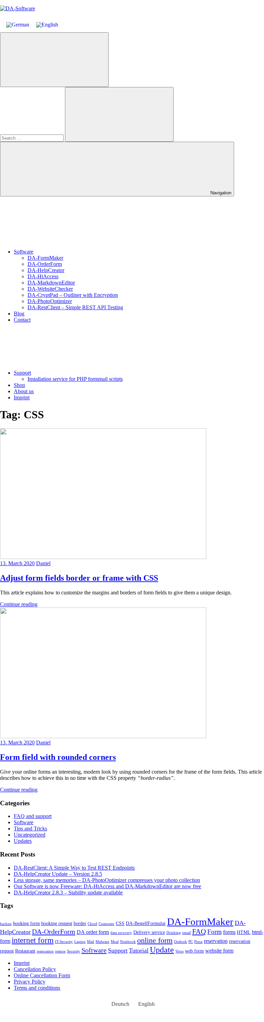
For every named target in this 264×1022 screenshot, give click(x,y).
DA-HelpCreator (46, 270)
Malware (102, 942)
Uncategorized (29, 835)
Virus (179, 951)
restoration (45, 951)
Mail (90, 942)
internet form (33, 940)
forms (229, 932)
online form (155, 940)
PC (190, 942)
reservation (216, 941)
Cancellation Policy (35, 969)
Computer (106, 924)
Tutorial (138, 950)
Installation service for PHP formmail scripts (75, 379)
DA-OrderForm (45, 264)
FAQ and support (33, 816)
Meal (115, 942)
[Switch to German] (18, 25)
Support (22, 373)
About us (24, 391)
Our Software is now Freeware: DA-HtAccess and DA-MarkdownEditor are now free (107, 886)
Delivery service (149, 932)
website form (219, 951)
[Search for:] (32, 138)
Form (214, 931)
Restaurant (25, 951)
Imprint (22, 397)
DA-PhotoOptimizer (50, 301)
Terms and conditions (37, 988)
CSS (120, 923)
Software (23, 252)
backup (6, 924)
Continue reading (18, 604)
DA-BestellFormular (146, 923)
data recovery (121, 933)
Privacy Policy (29, 982)
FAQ (199, 931)
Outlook (180, 942)
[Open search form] (54, 59)
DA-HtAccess (43, 276)
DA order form (93, 932)
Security (73, 951)
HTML (244, 932)
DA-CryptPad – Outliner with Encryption (73, 295)
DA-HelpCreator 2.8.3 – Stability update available (68, 892)
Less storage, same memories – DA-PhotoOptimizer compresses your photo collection (107, 880)
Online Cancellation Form (42, 975)
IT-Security (64, 942)
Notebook (128, 942)
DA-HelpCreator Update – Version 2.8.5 (58, 874)
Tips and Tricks (30, 828)
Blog (19, 313)
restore (60, 951)
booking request (56, 923)
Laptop (80, 942)
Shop (19, 385)
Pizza (198, 942)
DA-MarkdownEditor (51, 283)
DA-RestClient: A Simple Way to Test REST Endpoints (74, 868)
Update (162, 949)
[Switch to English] (47, 25)
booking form (26, 923)
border (80, 923)
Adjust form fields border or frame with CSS (79, 577)
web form (194, 951)
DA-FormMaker (45, 258)
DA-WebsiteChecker (50, 289)
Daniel (43, 563)
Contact (22, 320)
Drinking (173, 933)
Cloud (92, 924)
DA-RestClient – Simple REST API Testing (75, 307)
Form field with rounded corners (58, 757)
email (186, 933)
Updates (23, 841)
